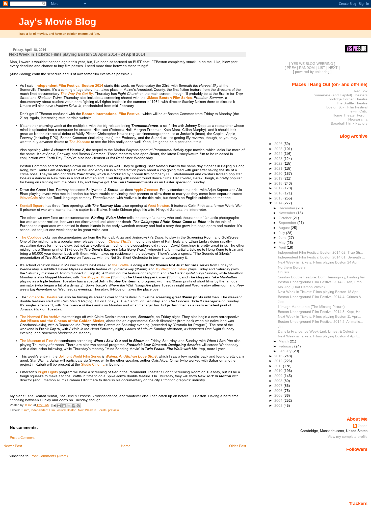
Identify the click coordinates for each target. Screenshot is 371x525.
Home (125, 446)
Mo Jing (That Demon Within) (301, 287)
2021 (278, 168)
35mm (25, 410)
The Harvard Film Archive (40, 317)
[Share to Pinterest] (78, 405)
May (282, 243)
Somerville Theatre (42, 297)
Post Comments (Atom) (49, 456)
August (285, 228)
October (286, 218)
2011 (278, 366)
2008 (278, 381)
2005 (278, 395)
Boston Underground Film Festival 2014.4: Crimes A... (321, 297)
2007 (278, 386)
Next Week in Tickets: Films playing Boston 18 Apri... (319, 292)
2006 (278, 391)
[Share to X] (68, 405)
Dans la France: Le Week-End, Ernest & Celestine (318, 331)
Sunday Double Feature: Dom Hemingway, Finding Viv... (322, 277)
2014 (278, 203)
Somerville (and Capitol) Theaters (340, 95)
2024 (278, 154)
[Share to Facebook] (73, 405)
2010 (278, 371)
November (287, 213)
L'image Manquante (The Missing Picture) (311, 307)
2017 (278, 188)
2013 (278, 356)
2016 (278, 193)
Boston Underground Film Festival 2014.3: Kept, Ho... (320, 312)
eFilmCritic (359, 111)
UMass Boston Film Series (169, 98)
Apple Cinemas (146, 190)
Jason (362, 426)
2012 (278, 361)
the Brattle (120, 265)
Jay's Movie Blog (57, 21)
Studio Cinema (92, 364)
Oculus (283, 272)
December (287, 208)
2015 (278, 198)
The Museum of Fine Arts (40, 341)
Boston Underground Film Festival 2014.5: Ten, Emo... (321, 282)
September (288, 223)
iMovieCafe (29, 198)
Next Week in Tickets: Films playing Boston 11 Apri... (319, 316)
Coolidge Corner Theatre (347, 99)
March (284, 341)
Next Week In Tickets (92, 410)
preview (113, 410)
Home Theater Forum (350, 115)
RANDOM (307, 68)
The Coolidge (30, 237)
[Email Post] (53, 405)
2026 (278, 144)
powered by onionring (312, 72)
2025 (278, 149)
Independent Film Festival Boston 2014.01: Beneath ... (321, 257)
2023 (278, 159)
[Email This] (59, 405)
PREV (291, 68)
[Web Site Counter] (358, 511)
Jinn (281, 326)
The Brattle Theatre (351, 103)
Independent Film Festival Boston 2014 (69, 85)
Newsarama (357, 119)
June (283, 238)
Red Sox (360, 91)
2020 (278, 173)
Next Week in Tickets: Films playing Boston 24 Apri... (319, 262)
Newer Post (13, 446)
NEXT (333, 68)
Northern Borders (292, 267)
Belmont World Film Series (80, 356)
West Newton (158, 205)
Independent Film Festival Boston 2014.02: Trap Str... (320, 252)
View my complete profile (347, 436)
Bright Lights (48, 372)
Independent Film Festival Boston (53, 410)
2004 (278, 400)
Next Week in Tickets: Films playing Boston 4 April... (319, 336)
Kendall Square (32, 205)
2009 (278, 376)
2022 (278, 163)
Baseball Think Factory (349, 123)
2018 (278, 183)
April (283, 247)
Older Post (237, 446)
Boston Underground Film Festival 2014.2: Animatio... (320, 321)
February (286, 346)
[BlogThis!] (63, 405)
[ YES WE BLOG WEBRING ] (312, 64)
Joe (281, 302)
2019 (278, 178)
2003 (278, 405)
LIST (321, 68)
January (286, 351)
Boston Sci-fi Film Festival (346, 107)
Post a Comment (22, 438)
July (282, 233)
